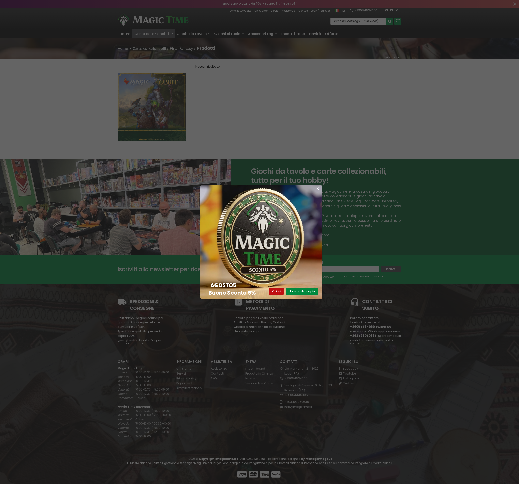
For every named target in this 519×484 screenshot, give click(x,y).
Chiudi (276, 291)
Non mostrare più (302, 291)
